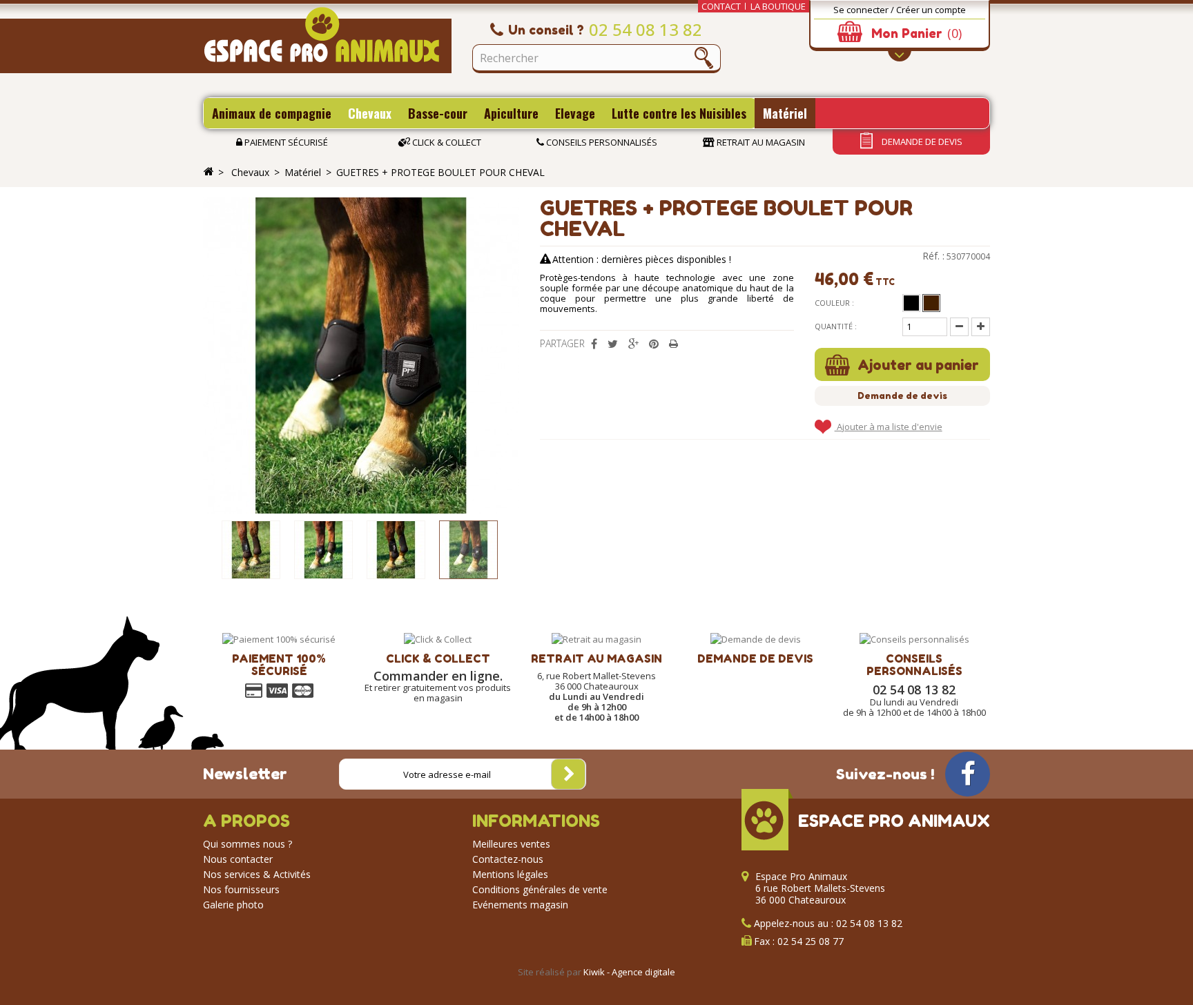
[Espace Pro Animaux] (327, 40)
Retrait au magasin (760, 142)
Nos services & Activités (257, 874)
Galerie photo (233, 904)
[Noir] (911, 303)
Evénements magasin (520, 904)
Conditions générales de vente (540, 889)
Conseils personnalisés (600, 142)
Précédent (210, 550)
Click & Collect (445, 142)
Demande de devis (921, 141)
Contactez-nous (507, 859)
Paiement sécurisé (285, 142)
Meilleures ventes (511, 843)
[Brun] (931, 303)
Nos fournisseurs (241, 889)
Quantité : (836, 326)
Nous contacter (238, 859)
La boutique (778, 6)
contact (721, 6)
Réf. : (933, 256)
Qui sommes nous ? (247, 843)
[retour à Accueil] (208, 172)
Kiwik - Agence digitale (629, 972)
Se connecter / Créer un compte (899, 9)
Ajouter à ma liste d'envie (888, 426)
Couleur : (834, 302)
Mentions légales (510, 874)
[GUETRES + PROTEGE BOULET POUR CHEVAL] (251, 549)
